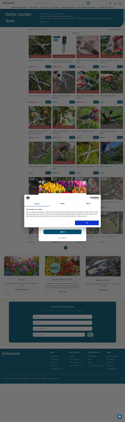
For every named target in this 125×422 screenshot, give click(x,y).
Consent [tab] (37, 204)
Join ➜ (62, 232)
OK (87, 223)
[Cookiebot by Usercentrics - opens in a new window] (91, 198)
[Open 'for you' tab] (120, 417)
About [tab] (88, 203)
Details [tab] (62, 203)
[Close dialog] (84, 182)
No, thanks (62, 238)
